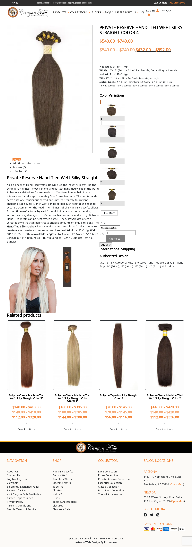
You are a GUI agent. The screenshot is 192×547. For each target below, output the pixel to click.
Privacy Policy (15, 501)
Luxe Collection (107, 471)
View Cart (12, 483)
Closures (58, 505)
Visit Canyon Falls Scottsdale (24, 494)
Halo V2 (57, 494)
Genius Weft (60, 475)
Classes (117, 12)
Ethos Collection (108, 475)
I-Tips (56, 498)
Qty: (102, 233)
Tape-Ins (58, 486)
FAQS (108, 12)
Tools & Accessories (65, 501)
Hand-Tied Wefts (63, 471)
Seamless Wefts (62, 479)
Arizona (150, 471)
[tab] (99, 93)
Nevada (150, 492)
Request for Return (18, 490)
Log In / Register (17, 479)
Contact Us (13, 475)
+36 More (109, 213)
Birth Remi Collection (111, 490)
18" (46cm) (126, 266)
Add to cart (116, 238)
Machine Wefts (62, 483)
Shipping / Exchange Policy (23, 486)
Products (59, 12)
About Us (129, 12)
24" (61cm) (154, 266)
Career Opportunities (20, 498)
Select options (26, 429)
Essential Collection (110, 483)
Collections (79, 12)
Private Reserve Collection (114, 479)
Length (104, 222)
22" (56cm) (140, 266)
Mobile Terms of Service (21, 509)
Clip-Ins (57, 490)
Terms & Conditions (19, 505)
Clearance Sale (61, 509)
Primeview (110, 542)
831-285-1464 (177, 2)
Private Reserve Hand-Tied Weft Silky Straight (155, 262)
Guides (96, 12)
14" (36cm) (113, 266)
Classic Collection (108, 486)
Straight (170, 266)
